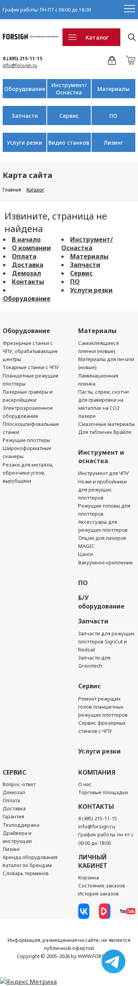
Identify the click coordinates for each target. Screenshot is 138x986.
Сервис (69, 115)
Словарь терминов (26, 873)
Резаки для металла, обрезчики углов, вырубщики (28, 472)
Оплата (24, 256)
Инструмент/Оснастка (69, 88)
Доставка (27, 265)
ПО (113, 115)
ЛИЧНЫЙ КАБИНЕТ (92, 861)
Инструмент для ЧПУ (103, 473)
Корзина (88, 877)
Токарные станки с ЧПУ (31, 367)
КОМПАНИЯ (96, 772)
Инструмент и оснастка (101, 456)
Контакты (28, 281)
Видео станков (68, 142)
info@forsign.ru (20, 65)
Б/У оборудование (101, 602)
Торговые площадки (103, 792)
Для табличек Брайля (104, 432)
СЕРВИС (14, 772)
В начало (26, 239)
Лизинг (113, 142)
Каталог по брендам (27, 865)
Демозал (26, 273)
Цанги (85, 554)
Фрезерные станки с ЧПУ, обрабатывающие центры (30, 351)
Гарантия (13, 816)
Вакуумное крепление (105, 562)
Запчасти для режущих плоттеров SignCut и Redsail (106, 641)
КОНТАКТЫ (96, 806)
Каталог (97, 37)
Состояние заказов (101, 885)
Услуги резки (24, 142)
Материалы (113, 88)
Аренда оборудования (30, 857)
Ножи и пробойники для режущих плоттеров (102, 489)
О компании (31, 248)
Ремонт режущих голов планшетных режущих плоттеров (103, 706)
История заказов (98, 893)
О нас (85, 784)
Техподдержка (21, 824)
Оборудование (24, 88)
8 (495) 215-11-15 (22, 58)
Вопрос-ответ (19, 784)
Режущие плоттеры (26, 440)
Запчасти (25, 115)
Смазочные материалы (106, 423)
